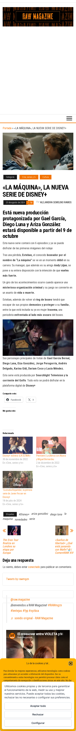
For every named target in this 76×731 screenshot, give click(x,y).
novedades (21, 519)
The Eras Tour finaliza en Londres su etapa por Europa (10, 546)
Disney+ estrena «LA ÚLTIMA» (16, 455)
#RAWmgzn (55, 605)
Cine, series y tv (29, 177)
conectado (34, 567)
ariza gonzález (39, 513)
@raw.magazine (20, 599)
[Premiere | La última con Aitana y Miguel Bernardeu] (51, 445)
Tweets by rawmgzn (17, 579)
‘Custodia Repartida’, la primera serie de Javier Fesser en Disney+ (17, 493)
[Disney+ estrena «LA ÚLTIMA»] (18, 445)
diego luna (56, 514)
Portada (7, 128)
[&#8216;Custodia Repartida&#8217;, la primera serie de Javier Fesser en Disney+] (18, 479)
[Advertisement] (38, 66)
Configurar (38, 722)
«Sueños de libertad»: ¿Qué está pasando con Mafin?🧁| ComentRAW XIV (64, 546)
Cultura (45, 177)
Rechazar (38, 714)
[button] (70, 663)
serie (32, 518)
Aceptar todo (38, 705)
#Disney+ (24, 514)
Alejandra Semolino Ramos (56, 202)
